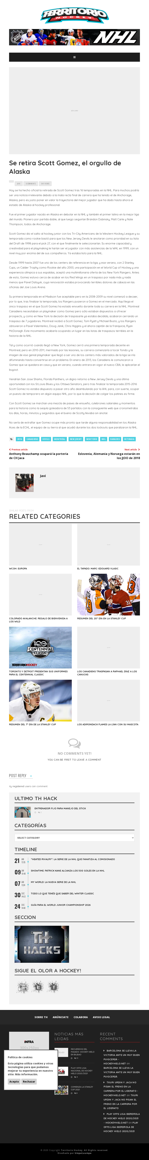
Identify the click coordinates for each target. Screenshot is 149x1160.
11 (77, 1058)
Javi (43, 476)
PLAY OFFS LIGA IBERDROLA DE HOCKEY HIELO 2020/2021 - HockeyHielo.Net (122, 1118)
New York (91, 439)
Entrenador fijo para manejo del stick (60, 808)
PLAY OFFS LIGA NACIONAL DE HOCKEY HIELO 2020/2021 (81, 1071)
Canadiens (32, 439)
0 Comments (31, 183)
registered (19, 786)
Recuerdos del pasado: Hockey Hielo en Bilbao (82, 1052)
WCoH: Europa (18, 568)
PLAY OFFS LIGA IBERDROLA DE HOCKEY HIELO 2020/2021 (121, 1127)
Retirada (129, 439)
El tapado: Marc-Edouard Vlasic (97, 568)
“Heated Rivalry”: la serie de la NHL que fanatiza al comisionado (73, 859)
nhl (104, 439)
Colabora (81, 1017)
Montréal (59, 439)
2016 (19, 439)
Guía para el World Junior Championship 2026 (61, 904)
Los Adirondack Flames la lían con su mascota (107, 724)
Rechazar (29, 1081)
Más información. (26, 1074)
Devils (46, 439)
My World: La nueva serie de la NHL (53, 882)
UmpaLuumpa (83, 1153)
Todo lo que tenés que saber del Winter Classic (62, 893)
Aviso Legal (101, 1017)
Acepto (14, 1081)
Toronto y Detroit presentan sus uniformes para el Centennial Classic (38, 673)
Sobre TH (41, 1017)
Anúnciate (61, 1017)
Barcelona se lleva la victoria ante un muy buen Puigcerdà (122, 1072)
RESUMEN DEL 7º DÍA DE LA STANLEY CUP (32, 724)
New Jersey (76, 439)
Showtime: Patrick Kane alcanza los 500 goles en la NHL (67, 870)
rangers (115, 439)
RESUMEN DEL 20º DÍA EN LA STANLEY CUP (101, 618)
